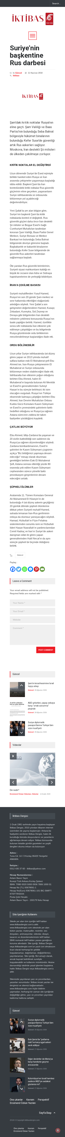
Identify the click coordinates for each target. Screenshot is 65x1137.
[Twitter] (18, 569)
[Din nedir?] (32, 769)
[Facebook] (12, 569)
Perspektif (43, 1099)
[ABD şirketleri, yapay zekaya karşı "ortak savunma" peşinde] (17, 709)
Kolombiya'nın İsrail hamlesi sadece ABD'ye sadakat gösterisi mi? (41, 1081)
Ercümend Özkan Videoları (20, 794)
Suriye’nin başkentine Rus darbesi (28, 55)
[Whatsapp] (24, 569)
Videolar (35, 794)
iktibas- (16, 75)
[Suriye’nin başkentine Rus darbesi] (32, 96)
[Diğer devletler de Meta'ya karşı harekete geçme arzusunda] (17, 1065)
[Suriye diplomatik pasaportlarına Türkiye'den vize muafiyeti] (17, 728)
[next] (21, 732)
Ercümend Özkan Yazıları (23, 1103)
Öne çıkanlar (16, 1099)
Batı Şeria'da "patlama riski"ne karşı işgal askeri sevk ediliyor (39, 1042)
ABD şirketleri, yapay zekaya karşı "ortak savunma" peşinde (41, 706)
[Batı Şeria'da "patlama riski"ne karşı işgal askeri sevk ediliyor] (17, 1045)
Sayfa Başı (45, 1112)
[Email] (42, 569)
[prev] (21, 685)
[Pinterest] (36, 569)
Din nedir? (14, 790)
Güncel (18, 73)
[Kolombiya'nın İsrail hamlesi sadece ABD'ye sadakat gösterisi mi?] (17, 1084)
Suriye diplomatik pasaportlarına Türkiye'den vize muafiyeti (40, 725)
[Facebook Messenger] (30, 569)
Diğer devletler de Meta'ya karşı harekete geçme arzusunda (40, 1062)
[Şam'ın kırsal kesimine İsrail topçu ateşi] (17, 689)
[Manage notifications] (57, 1130)
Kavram (30, 1099)
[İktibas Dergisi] (32, 21)
